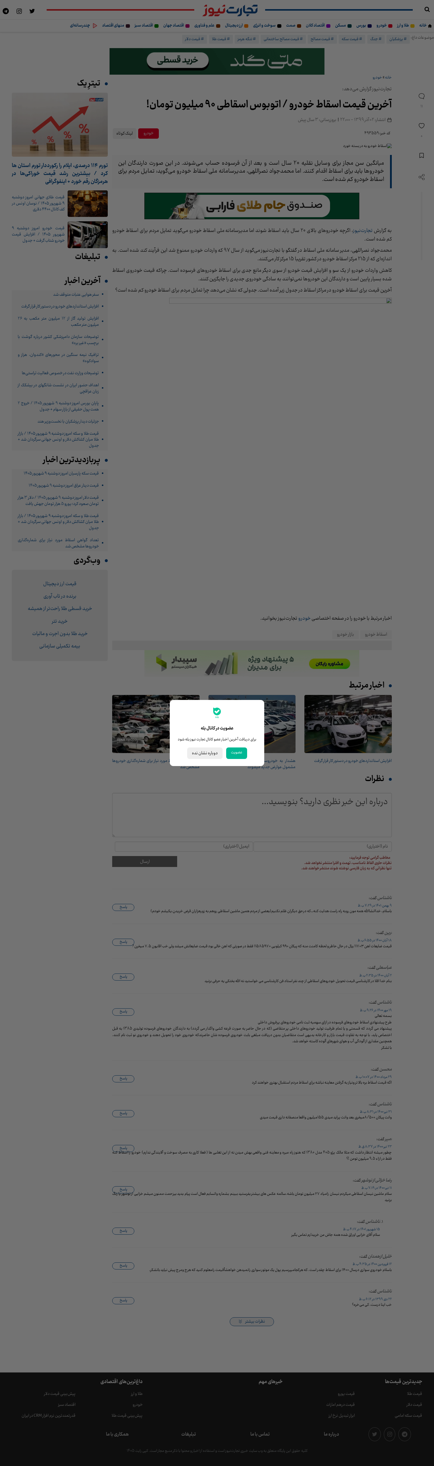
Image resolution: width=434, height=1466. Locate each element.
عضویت (236, 752)
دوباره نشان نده (205, 753)
